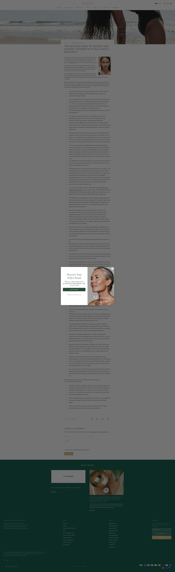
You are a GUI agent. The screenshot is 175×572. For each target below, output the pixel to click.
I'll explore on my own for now (74, 294)
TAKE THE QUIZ (74, 289)
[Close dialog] (112, 268)
